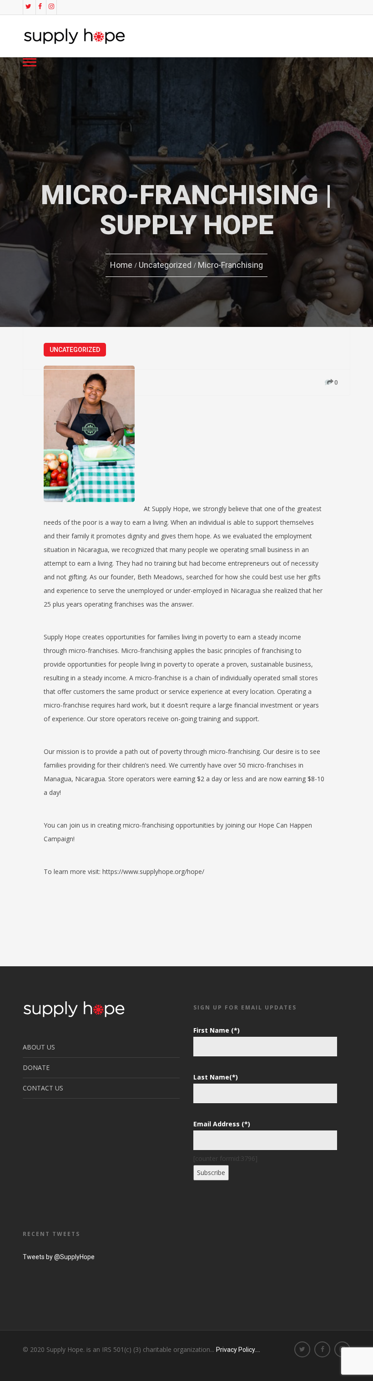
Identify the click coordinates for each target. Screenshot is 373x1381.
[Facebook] (40, 6)
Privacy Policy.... (238, 1349)
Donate (36, 1067)
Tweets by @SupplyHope (59, 1256)
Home (121, 265)
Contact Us (43, 1088)
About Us (39, 1047)
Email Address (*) (221, 1124)
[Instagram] (51, 6)
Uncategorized (165, 265)
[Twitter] (28, 6)
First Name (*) (216, 1030)
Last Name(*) (215, 1077)
